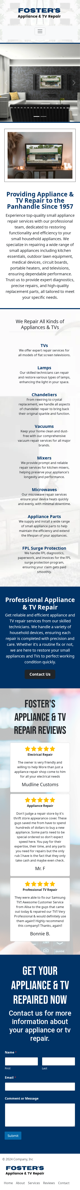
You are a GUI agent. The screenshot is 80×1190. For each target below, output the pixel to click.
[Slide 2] (43, 116)
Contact (64, 1183)
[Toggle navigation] (40, 31)
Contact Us (40, 674)
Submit (13, 1135)
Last (44, 1068)
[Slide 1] (36, 116)
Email (10, 1077)
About (20, 1183)
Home (8, 1183)
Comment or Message (21, 1098)
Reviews (49, 1183)
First (7, 1068)
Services (34, 1183)
